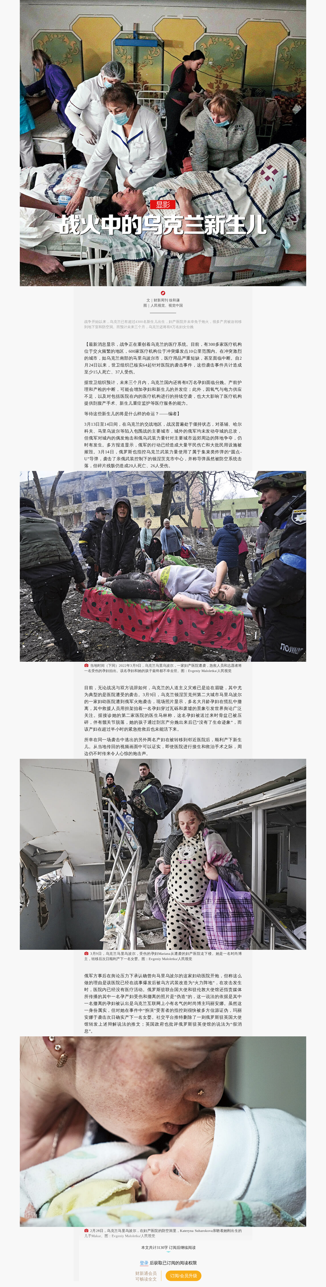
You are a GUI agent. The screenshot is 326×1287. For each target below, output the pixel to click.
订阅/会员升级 (183, 1275)
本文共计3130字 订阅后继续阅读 (168, 1248)
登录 (144, 1263)
